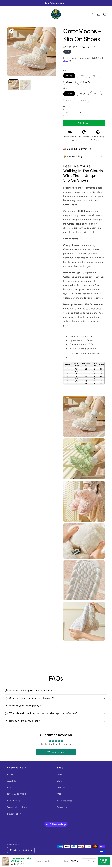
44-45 (84, 101)
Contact (10, 774)
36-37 (69, 93)
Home (59, 774)
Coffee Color (86, 82)
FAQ (9, 787)
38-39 (83, 93)
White (69, 75)
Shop (59, 780)
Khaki (94, 75)
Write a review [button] (55, 752)
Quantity (66, 106)
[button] (6, 14)
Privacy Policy (14, 813)
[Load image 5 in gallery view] (25, 85)
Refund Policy (13, 800)
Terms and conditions (17, 807)
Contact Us (62, 807)
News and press (64, 800)
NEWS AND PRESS (16, 794)
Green (69, 82)
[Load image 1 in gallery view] (13, 85)
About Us (11, 780)
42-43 (70, 101)
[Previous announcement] (5, 3)
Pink (82, 75)
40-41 (96, 93)
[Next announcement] (106, 3)
